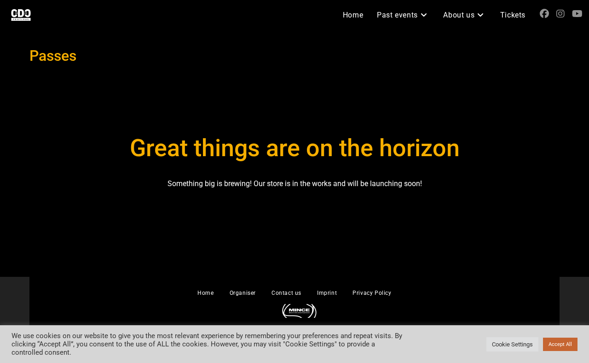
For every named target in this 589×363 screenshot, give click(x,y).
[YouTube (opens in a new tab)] (577, 13)
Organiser (243, 293)
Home (205, 293)
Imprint (327, 293)
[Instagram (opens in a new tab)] (560, 13)
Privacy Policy (371, 293)
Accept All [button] (560, 344)
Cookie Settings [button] (512, 344)
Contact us (286, 293)
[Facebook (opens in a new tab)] (544, 13)
